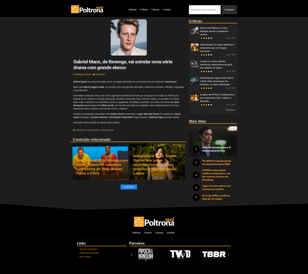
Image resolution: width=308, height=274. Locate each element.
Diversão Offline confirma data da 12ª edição (216, 197)
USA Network (107, 130)
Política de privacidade (89, 253)
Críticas (144, 9)
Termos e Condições (88, 249)
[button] (131, 254)
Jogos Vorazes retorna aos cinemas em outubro (216, 187)
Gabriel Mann (93, 130)
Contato (167, 9)
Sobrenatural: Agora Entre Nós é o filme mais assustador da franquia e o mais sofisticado (216, 81)
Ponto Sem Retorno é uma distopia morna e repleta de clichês (214, 31)
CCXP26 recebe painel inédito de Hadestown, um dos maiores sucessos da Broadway (216, 175)
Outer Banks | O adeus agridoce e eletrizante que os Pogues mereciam (217, 47)
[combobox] (205, 9)
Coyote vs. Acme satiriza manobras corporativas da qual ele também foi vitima (216, 64)
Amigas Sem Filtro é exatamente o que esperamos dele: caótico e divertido (217, 97)
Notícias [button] (133, 9)
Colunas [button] (155, 9)
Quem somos (85, 257)
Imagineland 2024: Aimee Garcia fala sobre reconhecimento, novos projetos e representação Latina (154, 164)
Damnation (80, 130)
